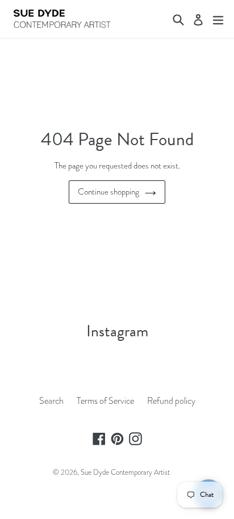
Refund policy (171, 400)
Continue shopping (108, 191)
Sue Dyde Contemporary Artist (125, 472)
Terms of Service (105, 400)
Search (51, 400)
